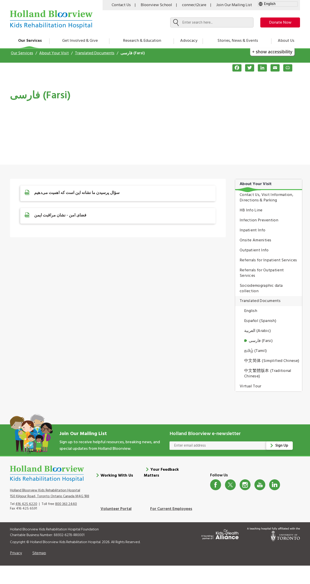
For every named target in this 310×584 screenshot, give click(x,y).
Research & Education (142, 40)
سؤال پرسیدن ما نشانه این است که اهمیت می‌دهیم (77, 193)
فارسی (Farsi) (261, 341)
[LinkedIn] (260, 68)
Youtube (260, 484)
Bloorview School (156, 5)
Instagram (245, 484)
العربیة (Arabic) (257, 331)
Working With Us (117, 475)
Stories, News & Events (237, 40)
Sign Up (281, 446)
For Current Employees (171, 509)
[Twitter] (247, 68)
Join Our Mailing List (234, 5)
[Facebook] (235, 68)
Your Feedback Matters (161, 472)
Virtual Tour (250, 386)
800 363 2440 (66, 504)
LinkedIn (274, 484)
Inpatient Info (252, 230)
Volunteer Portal (116, 509)
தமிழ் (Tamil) (255, 351)
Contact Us (121, 5)
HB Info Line (251, 210)
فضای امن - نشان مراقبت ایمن (60, 215)
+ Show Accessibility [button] (272, 51)
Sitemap (39, 553)
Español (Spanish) (260, 321)
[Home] (51, 19)
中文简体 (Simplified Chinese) (271, 361)
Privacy (16, 553)
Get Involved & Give (80, 40)
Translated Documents (94, 53)
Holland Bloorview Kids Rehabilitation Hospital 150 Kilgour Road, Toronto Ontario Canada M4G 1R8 (49, 493)
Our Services (30, 40)
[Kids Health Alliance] (220, 533)
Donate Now (280, 22)
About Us (286, 40)
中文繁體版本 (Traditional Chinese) (267, 374)
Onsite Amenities (255, 240)
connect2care (194, 5)
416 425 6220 (26, 504)
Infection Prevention (259, 220)
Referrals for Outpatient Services (262, 273)
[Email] (273, 68)
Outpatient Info (254, 250)
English (250, 311)
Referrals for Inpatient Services (268, 260)
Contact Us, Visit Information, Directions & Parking (266, 198)
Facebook (215, 484)
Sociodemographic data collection (261, 288)
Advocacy (188, 40)
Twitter (230, 484)
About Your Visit (54, 53)
